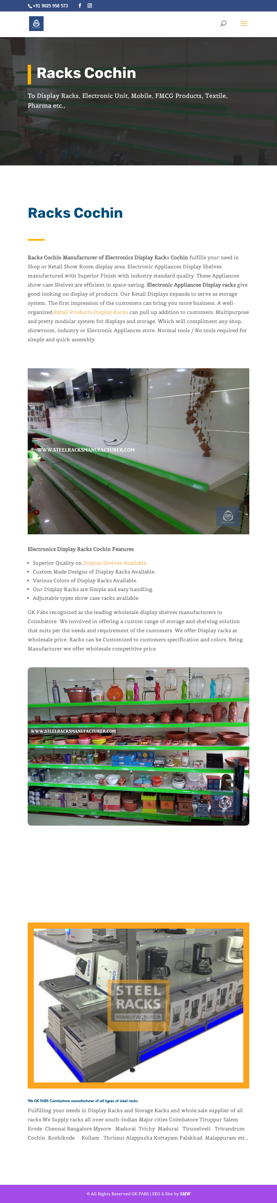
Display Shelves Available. (115, 563)
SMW (185, 1193)
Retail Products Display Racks (91, 312)
